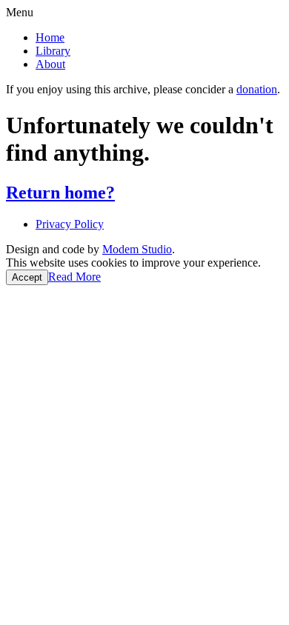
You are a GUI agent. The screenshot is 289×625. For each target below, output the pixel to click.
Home (50, 37)
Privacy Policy (70, 224)
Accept (27, 277)
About (50, 64)
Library (53, 50)
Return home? (60, 192)
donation (256, 89)
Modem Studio (137, 249)
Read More (74, 276)
